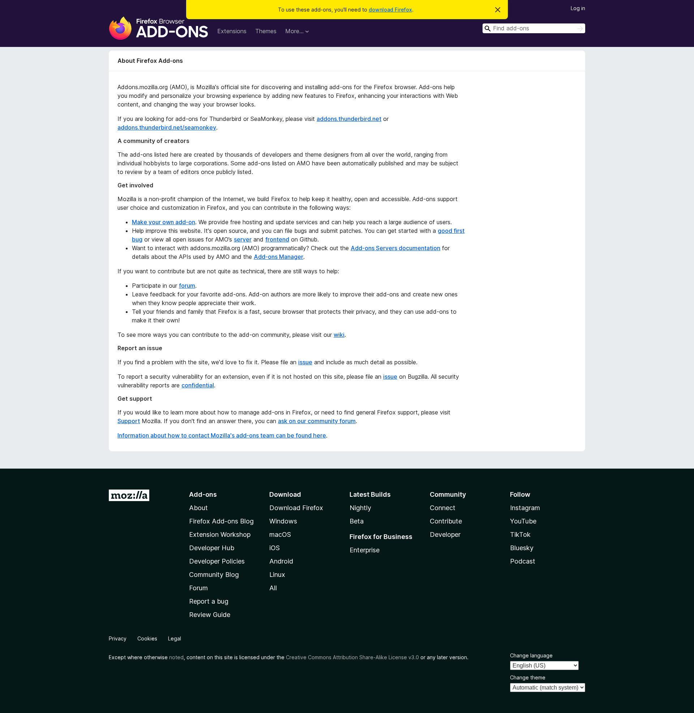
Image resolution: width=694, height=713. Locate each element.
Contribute (446, 521)
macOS (280, 534)
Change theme (527, 677)
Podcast (522, 561)
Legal (174, 638)
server (243, 239)
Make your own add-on (163, 222)
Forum (198, 588)
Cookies (147, 638)
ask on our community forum (317, 421)
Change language (531, 655)
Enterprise (365, 550)
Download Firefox (296, 508)
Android (281, 561)
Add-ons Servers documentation (395, 248)
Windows (283, 521)
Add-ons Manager (278, 256)
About (198, 508)
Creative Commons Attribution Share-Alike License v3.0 (352, 657)
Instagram (525, 508)
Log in (578, 8)
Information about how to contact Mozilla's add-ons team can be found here (221, 435)
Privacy (118, 638)
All (273, 588)
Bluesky (522, 548)
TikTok (520, 534)
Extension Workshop (219, 534)
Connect (442, 508)
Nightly (360, 508)
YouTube (523, 521)
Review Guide (209, 614)
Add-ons (203, 494)
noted (176, 657)
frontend (277, 239)
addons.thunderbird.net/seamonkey (166, 127)
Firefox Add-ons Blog (221, 521)
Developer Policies (217, 561)
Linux (277, 574)
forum (187, 285)
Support (128, 421)
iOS (274, 548)
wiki (339, 334)
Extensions (232, 31)
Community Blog (214, 574)
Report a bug (208, 601)
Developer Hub (211, 548)
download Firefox (390, 9)
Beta (357, 521)
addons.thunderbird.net (349, 118)
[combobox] (534, 28)
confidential (197, 385)
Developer (445, 534)
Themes (266, 31)
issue (305, 362)
